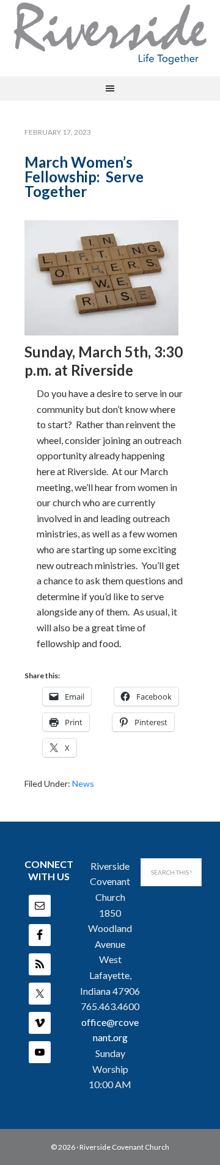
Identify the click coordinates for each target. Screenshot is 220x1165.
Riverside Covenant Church (124, 1147)
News (83, 783)
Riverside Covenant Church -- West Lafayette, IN (110, 33)
